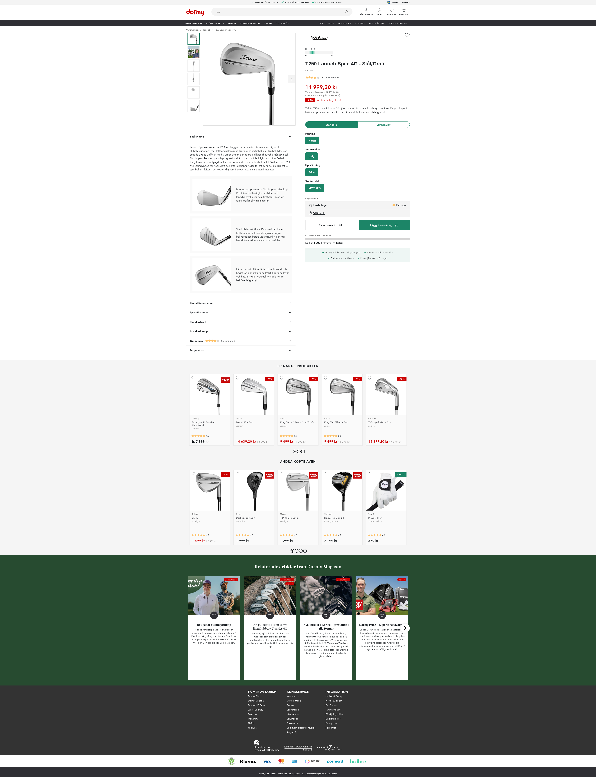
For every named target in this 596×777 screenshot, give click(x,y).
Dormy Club (254, 696)
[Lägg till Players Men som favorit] (369, 473)
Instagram (253, 718)
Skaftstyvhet (312, 149)
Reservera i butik (331, 225)
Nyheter (360, 23)
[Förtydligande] (337, 92)
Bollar (232, 23)
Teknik (268, 23)
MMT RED (315, 188)
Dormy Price (326, 23)
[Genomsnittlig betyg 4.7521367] (242, 535)
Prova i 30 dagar (333, 700)
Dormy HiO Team (256, 705)
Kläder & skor (215, 23)
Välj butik (319, 213)
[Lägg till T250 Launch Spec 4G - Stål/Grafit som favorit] (407, 35)
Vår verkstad (293, 709)
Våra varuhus (293, 714)
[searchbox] (274, 12)
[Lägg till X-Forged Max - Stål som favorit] (369, 378)
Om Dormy (331, 705)
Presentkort (292, 723)
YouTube (252, 727)
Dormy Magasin (397, 23)
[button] (380, 11)
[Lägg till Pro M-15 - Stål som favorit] (237, 378)
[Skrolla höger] (291, 79)
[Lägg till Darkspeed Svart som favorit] (237, 473)
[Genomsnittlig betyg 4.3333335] (212, 340)
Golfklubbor (193, 23)
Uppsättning (312, 165)
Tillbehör (282, 23)
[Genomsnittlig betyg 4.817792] (375, 535)
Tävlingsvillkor (332, 709)
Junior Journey (255, 709)
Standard (331, 124)
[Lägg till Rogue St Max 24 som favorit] (325, 473)
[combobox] (281, 12)
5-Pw (312, 172)
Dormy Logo (331, 723)
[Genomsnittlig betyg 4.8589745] (198, 436)
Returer (290, 705)
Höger (312, 140)
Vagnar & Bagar (250, 23)
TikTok (251, 723)
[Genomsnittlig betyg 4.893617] (286, 535)
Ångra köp (292, 732)
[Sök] (346, 12)
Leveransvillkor (332, 718)
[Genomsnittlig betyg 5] (286, 436)
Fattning (310, 133)
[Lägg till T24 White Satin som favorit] (281, 473)
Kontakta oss (293, 696)
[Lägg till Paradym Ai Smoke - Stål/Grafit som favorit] (193, 378)
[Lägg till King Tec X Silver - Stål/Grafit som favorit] (281, 378)
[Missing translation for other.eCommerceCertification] (231, 761)
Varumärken (376, 23)
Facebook (253, 714)
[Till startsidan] (195, 12)
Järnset (309, 69)
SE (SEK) (401, 2)
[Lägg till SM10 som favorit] (193, 473)
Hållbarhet (330, 727)
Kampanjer (344, 23)
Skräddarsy (384, 124)
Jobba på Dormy (333, 696)
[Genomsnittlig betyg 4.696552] (331, 535)
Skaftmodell (312, 181)
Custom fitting (294, 700)
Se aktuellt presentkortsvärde (301, 727)
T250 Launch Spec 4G (225, 29)
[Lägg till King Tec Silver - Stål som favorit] (325, 378)
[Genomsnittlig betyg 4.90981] (198, 535)
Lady (311, 156)
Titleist (206, 29)
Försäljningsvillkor (334, 714)
